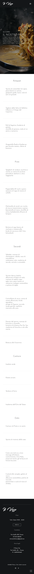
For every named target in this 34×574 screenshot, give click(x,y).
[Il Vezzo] (8, 3)
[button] (30, 3)
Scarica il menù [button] (8, 48)
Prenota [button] (17, 524)
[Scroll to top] (31, 571)
